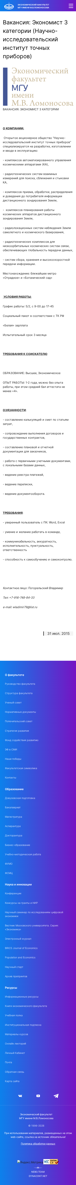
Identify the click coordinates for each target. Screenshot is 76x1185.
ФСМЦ (9, 872)
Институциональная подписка (23, 1024)
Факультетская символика (21, 768)
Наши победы (13, 758)
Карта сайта (12, 1081)
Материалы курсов (16, 1034)
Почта (8, 1062)
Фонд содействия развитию (21, 740)
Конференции (13, 893)
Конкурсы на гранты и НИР (21, 902)
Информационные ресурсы (22, 996)
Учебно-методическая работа (23, 854)
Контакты (10, 777)
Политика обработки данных (38, 1143)
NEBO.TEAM (38, 1172)
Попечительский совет (18, 721)
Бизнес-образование (17, 844)
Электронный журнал (18, 938)
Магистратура (13, 816)
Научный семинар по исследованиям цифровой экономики (34, 914)
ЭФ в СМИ (11, 749)
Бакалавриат (13, 807)
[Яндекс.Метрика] (30, 1162)
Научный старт (14, 966)
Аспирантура (13, 826)
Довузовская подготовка (20, 797)
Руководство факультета (20, 683)
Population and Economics (20, 957)
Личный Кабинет (15, 1052)
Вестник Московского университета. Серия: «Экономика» (32, 927)
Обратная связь (14, 1071)
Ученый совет (13, 702)
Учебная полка (14, 1015)
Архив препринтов (16, 976)
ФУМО (9, 863)
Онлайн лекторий (15, 1043)
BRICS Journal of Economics (21, 948)
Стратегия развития (17, 730)
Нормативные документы (20, 711)
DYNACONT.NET (38, 1176)
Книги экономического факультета (26, 1005)
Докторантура (13, 835)
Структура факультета (19, 693)
